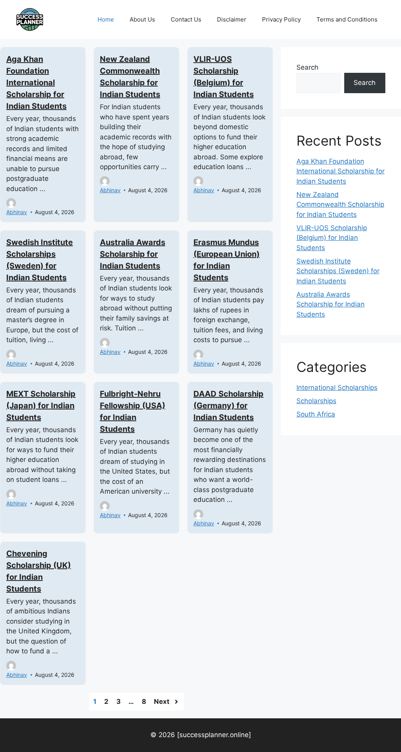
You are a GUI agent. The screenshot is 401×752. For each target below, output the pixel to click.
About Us (142, 19)
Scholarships (316, 401)
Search (307, 67)
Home (106, 19)
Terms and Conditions (347, 19)
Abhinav (16, 212)
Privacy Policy (281, 19)
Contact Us (186, 19)
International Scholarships (337, 387)
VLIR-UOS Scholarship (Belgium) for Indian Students (331, 238)
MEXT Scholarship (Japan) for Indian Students (41, 405)
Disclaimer (231, 19)
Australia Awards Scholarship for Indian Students (132, 254)
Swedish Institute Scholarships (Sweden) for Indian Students (337, 271)
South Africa (315, 414)
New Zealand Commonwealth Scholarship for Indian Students (340, 204)
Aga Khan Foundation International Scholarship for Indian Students (36, 82)
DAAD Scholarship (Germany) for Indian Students (228, 405)
